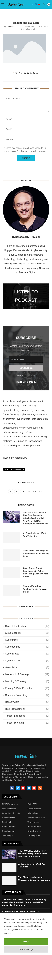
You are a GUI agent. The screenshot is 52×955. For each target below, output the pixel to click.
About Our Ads (8, 827)
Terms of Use (33, 822)
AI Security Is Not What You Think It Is (34, 534)
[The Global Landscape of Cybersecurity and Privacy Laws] (11, 555)
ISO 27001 (32, 804)
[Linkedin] (36, 4)
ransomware (35, 441)
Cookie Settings (26, 949)
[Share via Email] (37, 73)
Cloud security (28, 405)
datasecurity (9, 423)
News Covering (34, 831)
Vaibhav (10, 26)
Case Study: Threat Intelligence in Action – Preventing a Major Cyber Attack (35, 572)
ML (15, 441)
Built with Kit (26, 382)
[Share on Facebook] (19, 73)
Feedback (6, 822)
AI (4, 401)
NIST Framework (10, 804)
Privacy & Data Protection (27, 688)
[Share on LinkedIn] (28, 73)
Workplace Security (11, 813)
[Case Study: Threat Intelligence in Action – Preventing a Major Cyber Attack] (11, 572)
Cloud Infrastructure (27, 626)
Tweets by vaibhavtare (15, 457)
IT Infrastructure (11, 436)
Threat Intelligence (27, 715)
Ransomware (27, 702)
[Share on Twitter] (22, 73)
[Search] (43, 4)
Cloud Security (27, 633)
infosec (29, 432)
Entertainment (8, 831)
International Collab (36, 818)
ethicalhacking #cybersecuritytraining (23, 427)
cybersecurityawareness (34, 414)
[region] (26, 934)
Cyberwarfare (27, 660)
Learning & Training (27, 681)
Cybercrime (27, 639)
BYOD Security (11, 405)
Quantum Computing (27, 695)
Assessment (36, 401)
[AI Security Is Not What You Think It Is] (11, 537)
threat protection (32, 445)
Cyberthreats (27, 653)
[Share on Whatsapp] (30, 73)
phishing (22, 441)
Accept (26, 941)
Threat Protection (27, 722)
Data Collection (34, 809)
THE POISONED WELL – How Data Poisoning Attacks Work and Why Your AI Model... (32, 854)
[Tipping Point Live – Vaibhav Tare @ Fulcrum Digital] (11, 590)
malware (7, 441)
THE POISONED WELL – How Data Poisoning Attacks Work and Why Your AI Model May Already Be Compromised (35, 518)
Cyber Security (11, 414)
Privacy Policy (8, 818)
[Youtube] (39, 4)
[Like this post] (16, 73)
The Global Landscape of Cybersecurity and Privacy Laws (36, 553)
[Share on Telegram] (34, 73)
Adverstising (33, 813)
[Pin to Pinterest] (25, 73)
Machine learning (37, 436)
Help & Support (34, 827)
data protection (40, 419)
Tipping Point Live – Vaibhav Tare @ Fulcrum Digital (35, 589)
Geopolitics (27, 667)
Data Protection (9, 809)
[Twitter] (32, 4)
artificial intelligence (17, 401)
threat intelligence (12, 445)
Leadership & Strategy (27, 674)
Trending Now (33, 836)
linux (24, 436)
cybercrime (23, 410)
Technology (7, 836)
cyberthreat (9, 419)
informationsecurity (13, 432)
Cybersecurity (38, 410)
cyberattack (9, 410)
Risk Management (27, 709)
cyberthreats (23, 419)
